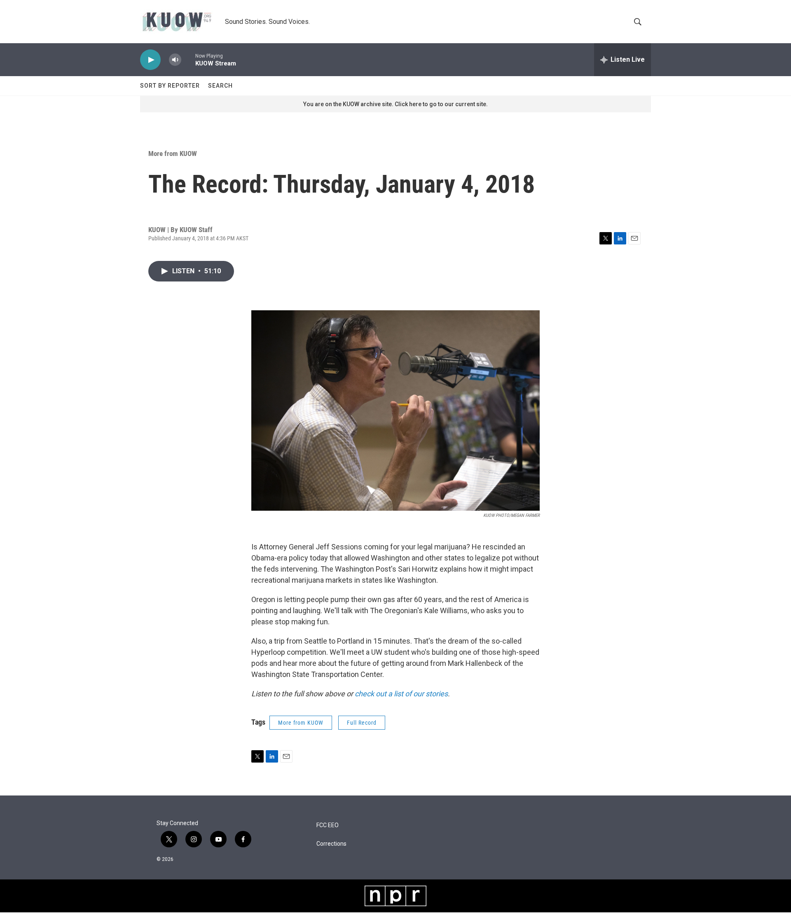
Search (220, 85)
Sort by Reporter (170, 85)
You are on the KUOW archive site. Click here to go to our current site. (395, 104)
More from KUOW (172, 153)
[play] (150, 60)
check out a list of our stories (401, 693)
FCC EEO (327, 825)
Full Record (362, 722)
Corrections (331, 844)
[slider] (188, 59)
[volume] (175, 60)
